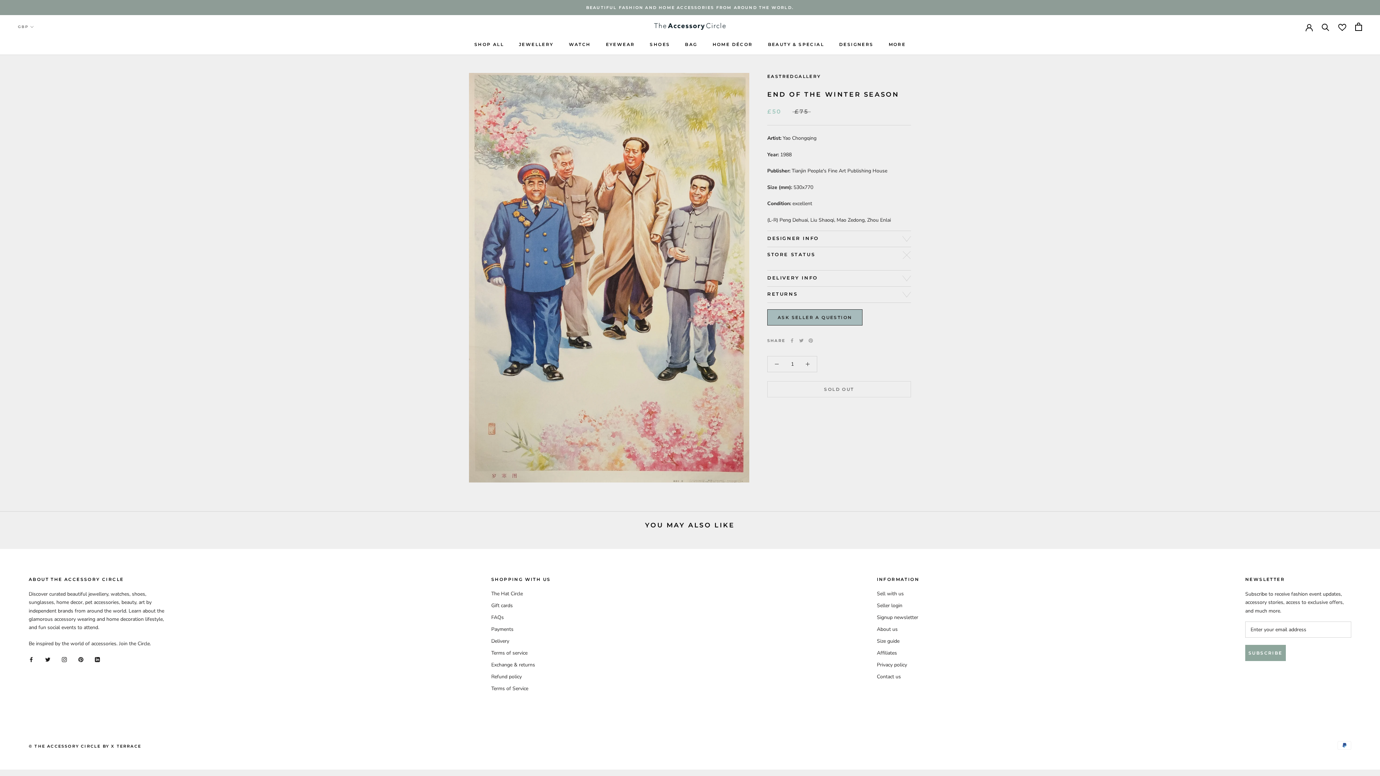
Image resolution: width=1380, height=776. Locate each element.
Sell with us (890, 593)
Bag (691, 44)
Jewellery (536, 44)
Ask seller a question (815, 317)
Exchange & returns (513, 664)
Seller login (889, 605)
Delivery (500, 641)
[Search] (1325, 27)
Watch (580, 44)
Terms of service (509, 653)
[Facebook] (792, 340)
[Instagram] (64, 659)
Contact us (889, 676)
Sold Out (839, 389)
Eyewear (620, 44)
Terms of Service (509, 688)
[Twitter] (801, 340)
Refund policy (506, 676)
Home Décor (733, 44)
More (897, 44)
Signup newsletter (897, 617)
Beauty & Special (796, 44)
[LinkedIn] (97, 659)
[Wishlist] (1342, 27)
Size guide (888, 641)
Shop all (489, 44)
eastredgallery (794, 76)
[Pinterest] (811, 340)
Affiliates (887, 653)
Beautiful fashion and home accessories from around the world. (690, 7)
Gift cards (502, 605)
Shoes (660, 44)
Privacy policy (892, 664)
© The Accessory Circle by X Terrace (85, 746)
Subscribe (1265, 653)
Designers (856, 44)
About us (887, 629)
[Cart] (1358, 27)
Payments (502, 629)
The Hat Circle (507, 593)
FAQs (497, 617)
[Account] (1309, 27)
